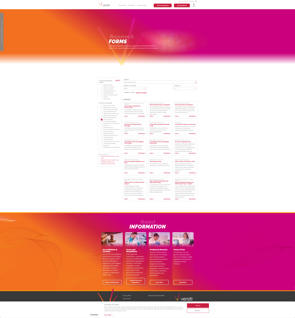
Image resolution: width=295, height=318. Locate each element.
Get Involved (131, 5)
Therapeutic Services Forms (111, 141)
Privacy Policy (127, 295)
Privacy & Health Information (111, 129)
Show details (107, 315)
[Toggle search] (195, 1)
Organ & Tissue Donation (110, 95)
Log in (194, 6)
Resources (185, 1)
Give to (163, 5)
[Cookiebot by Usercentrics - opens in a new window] (94, 315)
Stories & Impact (141, 5)
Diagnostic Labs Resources (111, 113)
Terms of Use (127, 298)
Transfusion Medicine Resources (109, 144)
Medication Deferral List (107, 162)
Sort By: (177, 85)
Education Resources (109, 91)
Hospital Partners (108, 93)
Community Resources (110, 111)
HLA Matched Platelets (109, 121)
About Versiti (122, 5)
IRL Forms (106, 125)
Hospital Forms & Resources (111, 123)
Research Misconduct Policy (156, 295)
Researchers (107, 99)
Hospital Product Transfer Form (110, 160)
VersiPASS (191, 1)
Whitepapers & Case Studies (111, 147)
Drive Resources (108, 119)
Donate (182, 5)
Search (126, 79)
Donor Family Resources (110, 115)
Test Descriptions (108, 137)
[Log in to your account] (194, 4)
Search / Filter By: (130, 85)
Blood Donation (107, 85)
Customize (197, 310)
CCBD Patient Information (110, 109)
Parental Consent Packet (108, 163)
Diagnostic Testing (108, 87)
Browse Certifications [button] (112, 282)
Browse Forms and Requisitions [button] (136, 281)
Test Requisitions (108, 139)
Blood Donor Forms (109, 105)
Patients (105, 97)
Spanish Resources (108, 133)
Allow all (198, 305)
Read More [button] (183, 282)
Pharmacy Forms (108, 127)
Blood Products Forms (109, 107)
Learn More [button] (159, 282)
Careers (180, 1)
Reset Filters (141, 92)
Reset (117, 80)
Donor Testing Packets (109, 117)
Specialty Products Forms (110, 135)
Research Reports (108, 131)
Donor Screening (108, 89)
